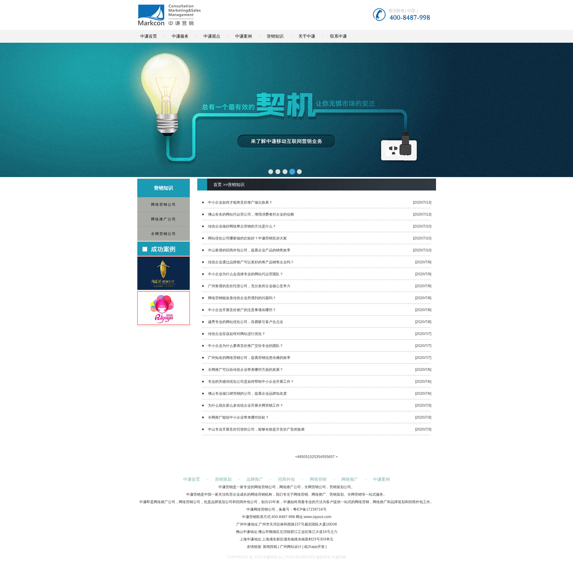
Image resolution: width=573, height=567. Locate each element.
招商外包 (286, 479)
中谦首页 (148, 36)
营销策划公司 (340, 487)
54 (320, 457)
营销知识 (275, 36)
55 (324, 457)
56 (328, 457)
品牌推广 (255, 479)
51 (308, 457)
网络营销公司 (163, 204)
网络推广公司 (163, 219)
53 (316, 457)
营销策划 (223, 479)
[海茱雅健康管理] (164, 288)
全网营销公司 (163, 234)
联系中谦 (338, 36)
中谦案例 (243, 36)
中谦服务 (180, 36)
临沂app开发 (314, 547)
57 (333, 457)
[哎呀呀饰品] (164, 323)
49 (299, 457)
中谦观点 (212, 36)
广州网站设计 (290, 547)
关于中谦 (306, 36)
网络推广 (349, 479)
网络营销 (318, 479)
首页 (217, 184)
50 (303, 457)
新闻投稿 (270, 547)
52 (312, 457)
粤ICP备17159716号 (309, 509)
